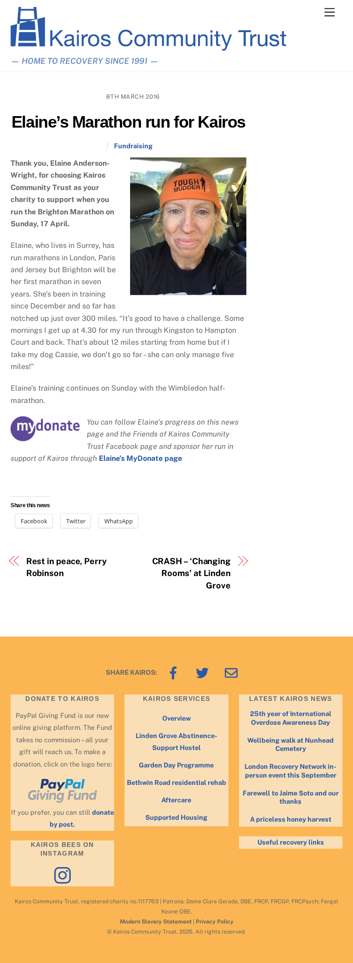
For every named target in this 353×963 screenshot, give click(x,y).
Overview (176, 718)
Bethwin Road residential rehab (176, 782)
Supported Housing (176, 817)
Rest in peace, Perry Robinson (66, 567)
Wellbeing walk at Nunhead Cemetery (290, 744)
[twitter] (203, 672)
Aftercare (176, 800)
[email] (232, 672)
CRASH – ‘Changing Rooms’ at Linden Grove (191, 573)
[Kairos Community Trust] (148, 47)
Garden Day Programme (176, 765)
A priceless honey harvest (290, 819)
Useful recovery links (290, 842)
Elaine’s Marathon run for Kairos (128, 121)
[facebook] (175, 672)
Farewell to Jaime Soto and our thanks (291, 797)
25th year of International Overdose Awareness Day (290, 718)
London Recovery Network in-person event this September (290, 770)
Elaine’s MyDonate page (140, 458)
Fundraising (133, 146)
